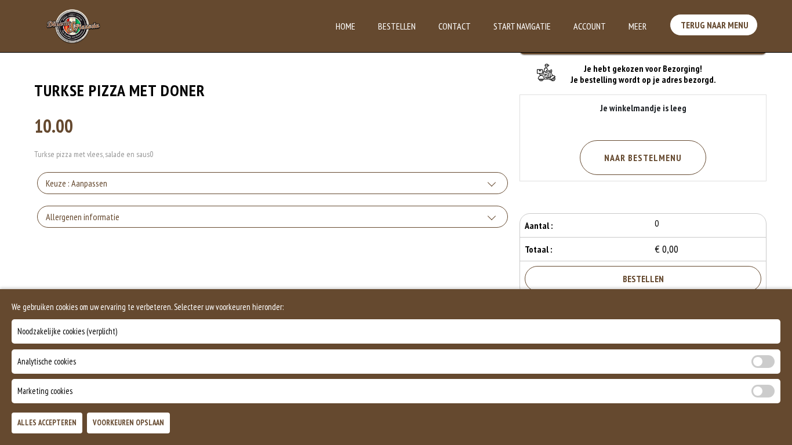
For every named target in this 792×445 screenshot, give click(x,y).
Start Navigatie (522, 26)
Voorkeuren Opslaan (128, 423)
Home (345, 26)
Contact (454, 26)
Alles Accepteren (47, 423)
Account (589, 26)
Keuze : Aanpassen (76, 183)
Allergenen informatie (82, 216)
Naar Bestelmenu (643, 157)
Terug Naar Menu (714, 25)
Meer (637, 26)
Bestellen (397, 26)
